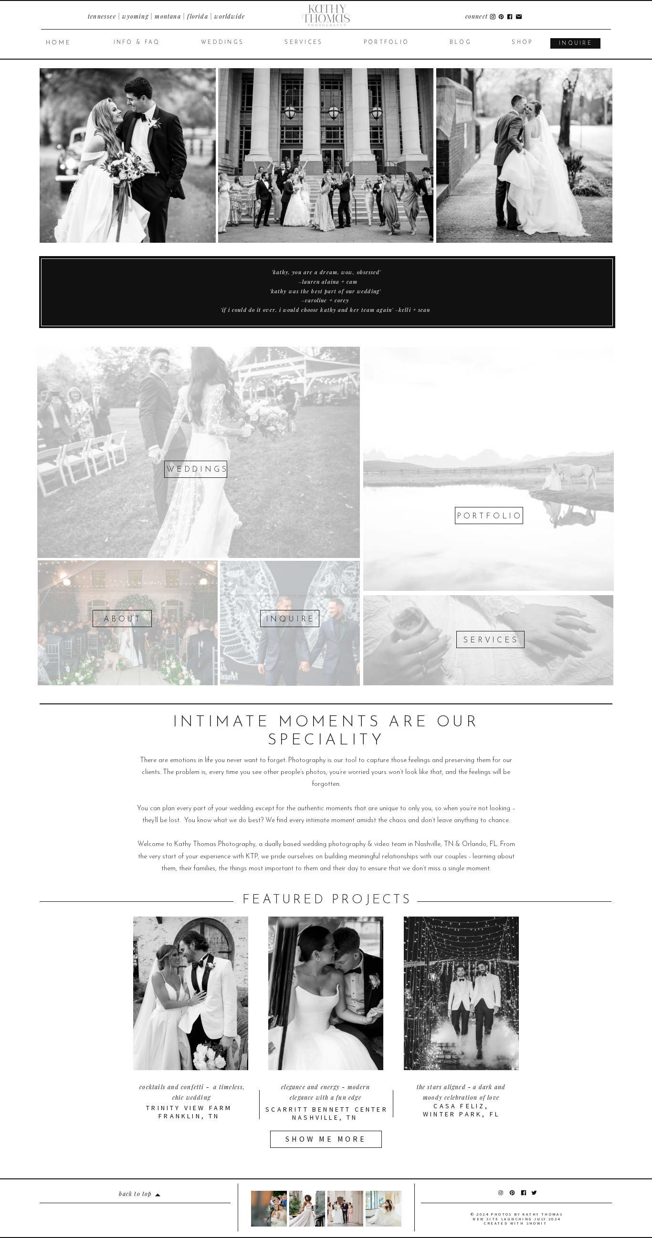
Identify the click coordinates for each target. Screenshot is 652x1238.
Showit (536, 1223)
